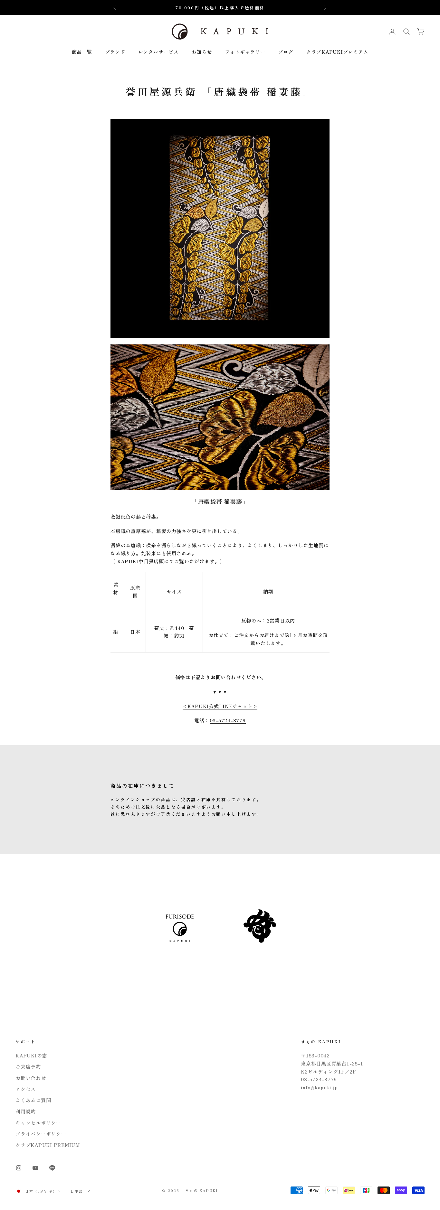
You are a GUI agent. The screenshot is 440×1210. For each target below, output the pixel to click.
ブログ (285, 51)
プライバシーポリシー (40, 1133)
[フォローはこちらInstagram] (18, 1168)
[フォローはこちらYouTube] (35, 1168)
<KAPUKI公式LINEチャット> (220, 706)
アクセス (25, 1088)
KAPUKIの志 (31, 1055)
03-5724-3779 (228, 720)
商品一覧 (82, 51)
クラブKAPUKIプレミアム (337, 51)
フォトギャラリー (245, 51)
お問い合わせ (30, 1077)
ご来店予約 (28, 1066)
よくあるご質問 (33, 1100)
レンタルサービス (158, 51)
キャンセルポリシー (38, 1122)
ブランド (115, 51)
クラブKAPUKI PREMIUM (47, 1144)
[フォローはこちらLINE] (52, 1168)
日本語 (77, 1191)
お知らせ (202, 51)
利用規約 (25, 1111)
